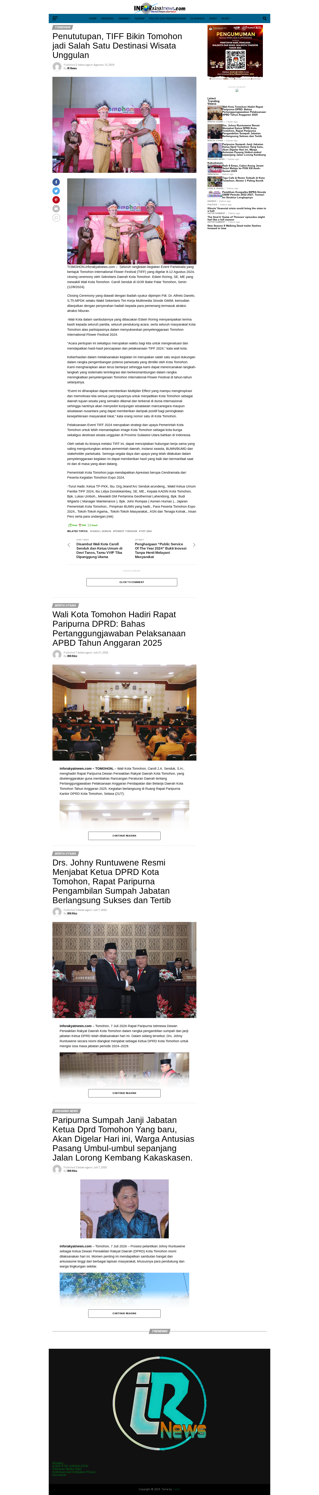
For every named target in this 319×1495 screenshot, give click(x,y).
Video (213, 18)
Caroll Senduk (101, 531)
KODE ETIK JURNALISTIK (70, 1466)
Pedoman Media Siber (67, 1469)
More (225, 18)
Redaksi (57, 1463)
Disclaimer (59, 1475)
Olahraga (197, 18)
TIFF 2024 (146, 531)
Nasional (107, 18)
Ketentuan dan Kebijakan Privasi (73, 1472)
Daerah (124, 18)
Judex (176, 1489)
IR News (72, 68)
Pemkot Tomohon (125, 531)
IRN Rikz (72, 656)
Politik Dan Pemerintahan (167, 18)
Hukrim (139, 18)
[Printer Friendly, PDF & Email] (83, 525)
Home (93, 18)
